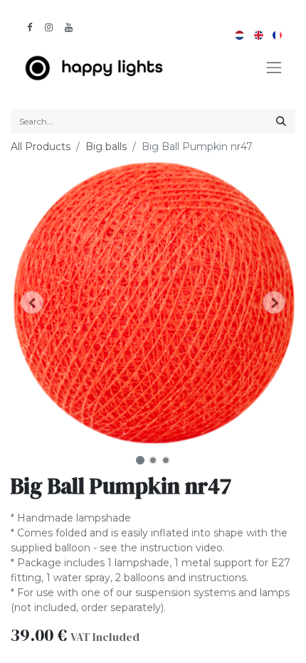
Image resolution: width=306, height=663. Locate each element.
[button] (32, 302)
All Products (40, 146)
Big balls (106, 146)
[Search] (281, 121)
